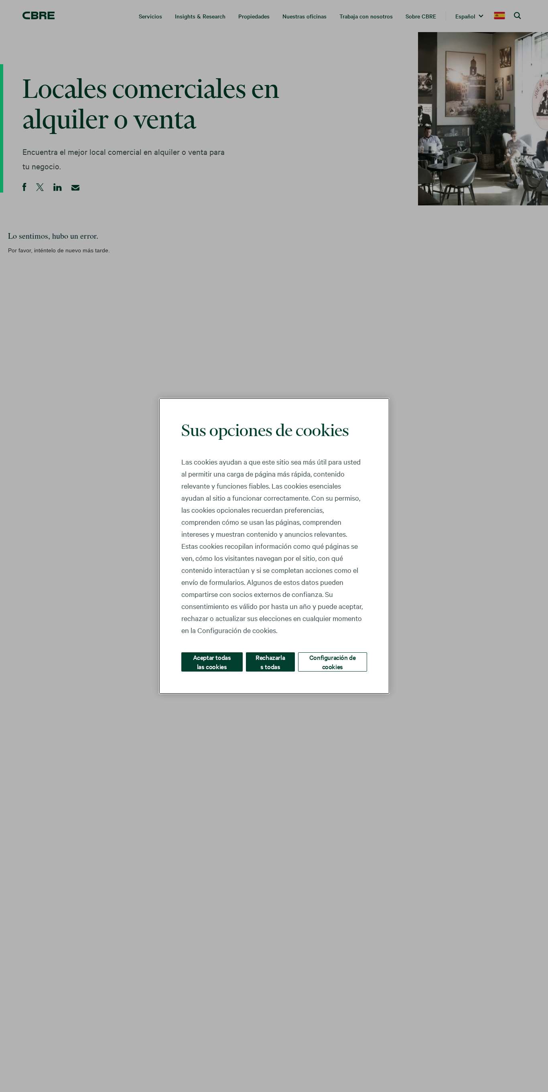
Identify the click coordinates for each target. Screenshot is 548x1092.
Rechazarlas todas (270, 662)
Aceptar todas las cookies (212, 662)
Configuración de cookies (332, 662)
